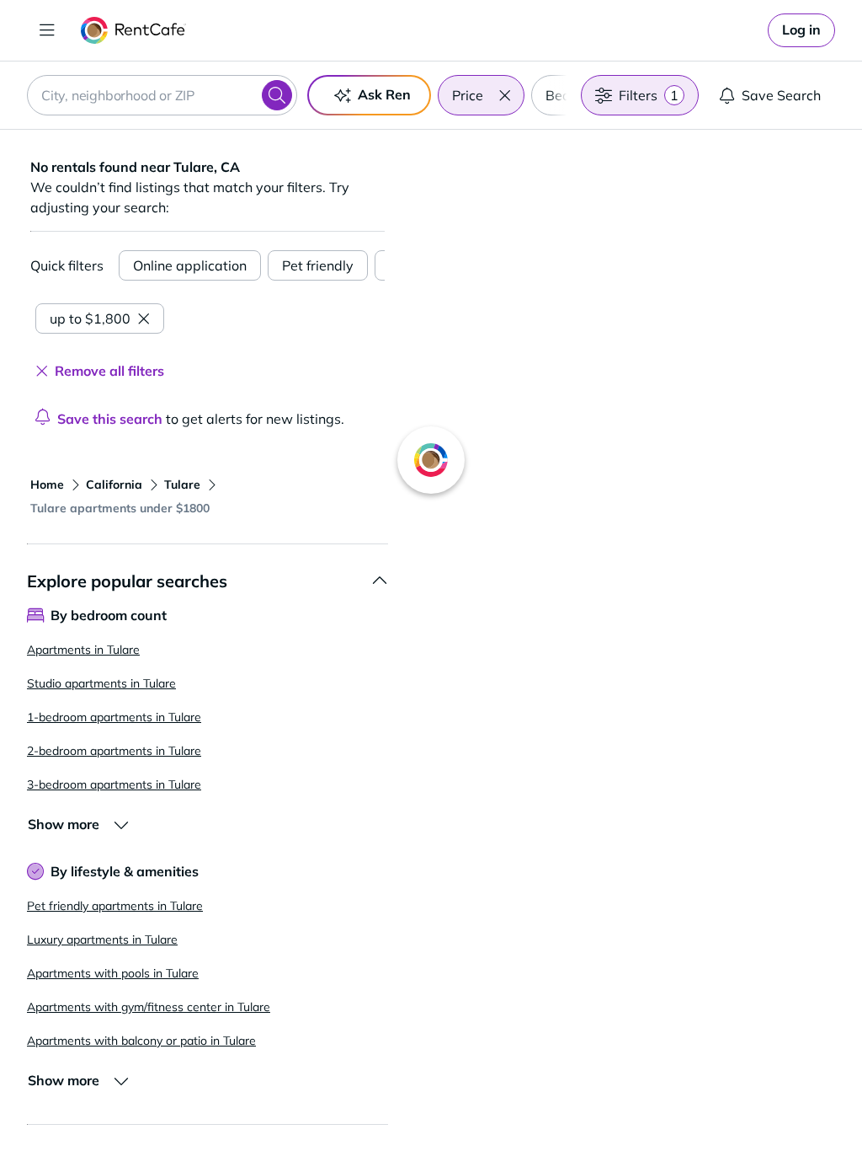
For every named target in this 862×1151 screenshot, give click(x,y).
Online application (190, 265)
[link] (801, 30)
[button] (504, 95)
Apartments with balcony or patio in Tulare (141, 1040)
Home (47, 484)
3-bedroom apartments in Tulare (114, 784)
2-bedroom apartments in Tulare (114, 750)
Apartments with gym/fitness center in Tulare (148, 1006)
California (114, 484)
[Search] (277, 95)
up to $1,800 (90, 318)
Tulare (182, 484)
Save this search (109, 418)
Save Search (781, 95)
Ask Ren (384, 94)
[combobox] (162, 95)
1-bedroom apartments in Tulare (114, 717)
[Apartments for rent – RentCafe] (133, 30)
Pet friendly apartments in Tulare (115, 905)
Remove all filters (109, 370)
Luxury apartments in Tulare (102, 939)
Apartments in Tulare (83, 649)
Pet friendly (318, 265)
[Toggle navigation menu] (47, 30)
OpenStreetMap (708, 1101)
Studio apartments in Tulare (101, 683)
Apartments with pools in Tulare (113, 973)
